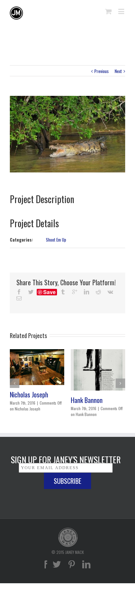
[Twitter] (57, 564)
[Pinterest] (72, 564)
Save (49, 292)
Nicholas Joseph (29, 394)
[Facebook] (45, 564)
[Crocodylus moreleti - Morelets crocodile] (67, 134)
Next (118, 71)
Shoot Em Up (56, 239)
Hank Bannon (87, 400)
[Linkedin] (86, 564)
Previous (101, 71)
